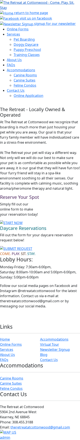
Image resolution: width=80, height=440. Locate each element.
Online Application (28, 95)
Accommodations (21, 70)
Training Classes (27, 54)
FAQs (11, 65)
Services (13, 34)
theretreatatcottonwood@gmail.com (40, 427)
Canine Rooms (25, 75)
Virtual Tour (49, 344)
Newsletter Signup (55, 349)
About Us (14, 59)
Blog (43, 354)
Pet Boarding (24, 39)
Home (5, 339)
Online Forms (18, 29)
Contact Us (16, 90)
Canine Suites (24, 80)
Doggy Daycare (26, 44)
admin (5, 437)
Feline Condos (25, 85)
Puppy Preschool (27, 49)
